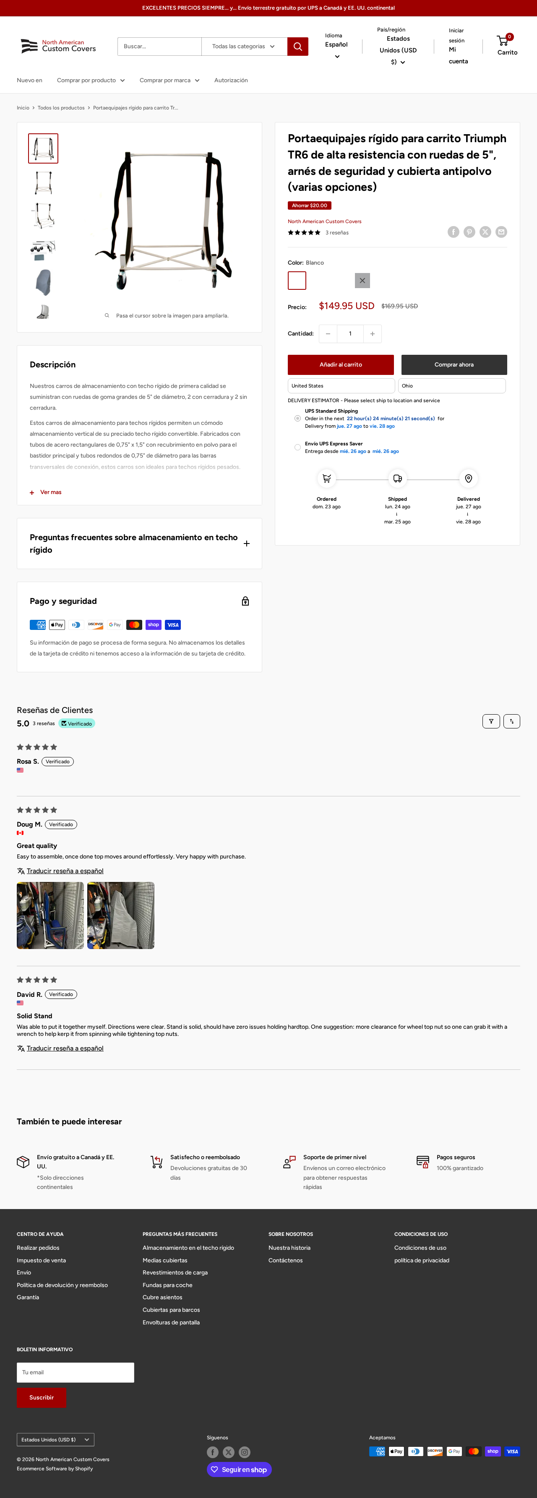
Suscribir (41, 1397)
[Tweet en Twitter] (485, 232)
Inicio (23, 108)
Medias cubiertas (165, 1260)
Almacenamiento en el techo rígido (188, 1247)
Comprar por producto (86, 80)
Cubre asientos (162, 1297)
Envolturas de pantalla (171, 1322)
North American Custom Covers (325, 221)
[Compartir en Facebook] (453, 232)
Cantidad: (301, 333)
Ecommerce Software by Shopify (55, 1469)
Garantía (28, 1297)
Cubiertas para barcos (171, 1309)
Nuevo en (29, 80)
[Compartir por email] (501, 232)
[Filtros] (491, 721)
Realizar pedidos (38, 1247)
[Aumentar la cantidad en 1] (372, 334)
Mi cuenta (458, 55)
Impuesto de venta (41, 1260)
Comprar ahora (454, 364)
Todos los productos (61, 108)
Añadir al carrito (341, 364)
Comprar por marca (165, 80)
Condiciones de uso (420, 1247)
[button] (50, 915)
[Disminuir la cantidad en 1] (328, 334)
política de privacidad (421, 1260)
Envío (24, 1272)
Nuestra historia (289, 1247)
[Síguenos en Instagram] (244, 1452)
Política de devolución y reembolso (62, 1285)
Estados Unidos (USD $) (48, 1440)
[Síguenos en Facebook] (213, 1452)
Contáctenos (285, 1260)
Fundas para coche (168, 1285)
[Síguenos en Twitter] (229, 1452)
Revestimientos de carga (175, 1272)
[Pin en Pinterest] (469, 232)
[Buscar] (297, 46)
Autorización (231, 80)
